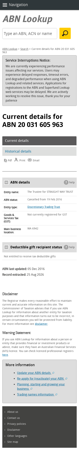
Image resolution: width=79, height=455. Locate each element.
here (5, 355)
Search (24, 49)
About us (12, 412)
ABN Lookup (9, 49)
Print (22, 160)
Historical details (18, 151)
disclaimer (41, 324)
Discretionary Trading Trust (43, 207)
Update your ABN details (34, 373)
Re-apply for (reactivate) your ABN (40, 378)
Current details (17, 141)
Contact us (13, 418)
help (72, 182)
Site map (12, 442)
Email (36, 160)
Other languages (17, 436)
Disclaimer (13, 429)
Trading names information (35, 394)
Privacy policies (16, 424)
